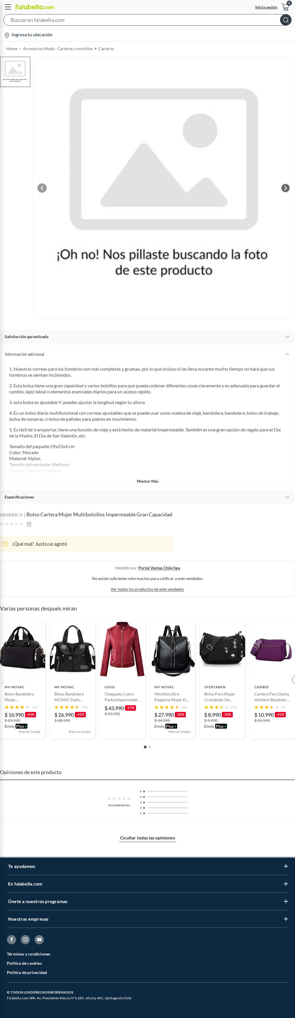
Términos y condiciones (28, 953)
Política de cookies (24, 963)
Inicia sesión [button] (266, 7)
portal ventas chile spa (159, 567)
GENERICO (11, 514)
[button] (147, 21)
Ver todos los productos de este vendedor (147, 589)
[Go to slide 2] (150, 747)
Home (11, 48)
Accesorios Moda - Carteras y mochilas (58, 48)
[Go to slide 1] (145, 747)
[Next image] (285, 188)
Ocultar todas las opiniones (147, 837)
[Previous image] (42, 188)
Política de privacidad (27, 972)
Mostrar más (147, 481)
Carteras (106, 48)
